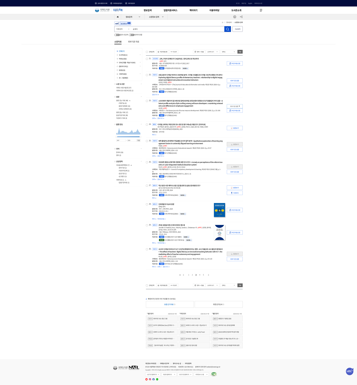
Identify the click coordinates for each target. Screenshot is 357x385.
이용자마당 (214, 10)
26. (150, 162)
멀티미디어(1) (123, 66)
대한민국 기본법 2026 (222, 318)
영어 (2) (118, 155)
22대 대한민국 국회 (102, 3)
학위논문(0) (123, 59)
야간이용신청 (163, 52)
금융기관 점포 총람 (189, 345)
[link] (235, 63)
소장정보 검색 (154, 17)
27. (150, 185)
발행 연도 (119, 124)
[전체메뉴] (261, 10)
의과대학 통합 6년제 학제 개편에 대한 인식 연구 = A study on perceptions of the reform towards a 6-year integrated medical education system (190, 164)
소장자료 (118, 41)
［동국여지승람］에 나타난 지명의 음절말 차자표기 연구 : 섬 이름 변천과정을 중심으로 (162, 346)
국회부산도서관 (258, 3)
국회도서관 (102, 10)
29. (150, 225)
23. (150, 100)
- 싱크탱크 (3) (122, 176)
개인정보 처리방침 (150, 363)
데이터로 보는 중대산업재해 (224, 325)
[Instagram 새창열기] (150, 379)
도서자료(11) (123, 55)
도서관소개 (236, 10)
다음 (208, 275)
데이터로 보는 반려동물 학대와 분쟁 (226, 345)
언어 (117, 148)
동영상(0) (122, 70)
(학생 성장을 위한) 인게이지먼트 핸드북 (185, 227)
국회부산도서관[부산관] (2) (124, 90)
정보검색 (148, 10)
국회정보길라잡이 (117, 3)
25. (150, 140)
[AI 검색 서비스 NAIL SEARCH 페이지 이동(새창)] (122, 23)
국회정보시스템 (199, 374)
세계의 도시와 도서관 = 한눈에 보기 (161, 332)
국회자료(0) (123, 74)
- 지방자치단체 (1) (123, 170)
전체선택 (151, 52)
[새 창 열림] (214, 374)
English (250, 3)
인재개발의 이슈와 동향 (166, 205)
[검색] (227, 29)
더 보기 (175, 52)
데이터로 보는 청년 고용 (157, 318)
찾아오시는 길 (177, 363)
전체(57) (122, 51)
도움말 (175, 304)
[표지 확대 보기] (219, 210)
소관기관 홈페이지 (152, 374)
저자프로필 (160, 219)
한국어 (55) (119, 152)
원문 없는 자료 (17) (122, 112)
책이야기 (193, 10)
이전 (183, 275)
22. (150, 74)
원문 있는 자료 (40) (122, 100)
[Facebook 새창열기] (153, 379)
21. (150, 58)
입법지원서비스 (170, 10)
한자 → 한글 (200, 52)
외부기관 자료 (133, 41)
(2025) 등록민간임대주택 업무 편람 (226, 332)
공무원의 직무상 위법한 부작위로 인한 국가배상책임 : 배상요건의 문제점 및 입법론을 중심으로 (162, 339)
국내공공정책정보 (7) (123, 165)
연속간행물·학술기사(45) (127, 62)
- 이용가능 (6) (122, 103)
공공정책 (119, 161)
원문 (117, 97)
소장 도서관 (120, 84)
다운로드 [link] (237, 193)
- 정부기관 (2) (122, 168)
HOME (117, 17)
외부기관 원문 (234, 80)
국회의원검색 (131, 3)
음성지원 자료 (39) (122, 115)
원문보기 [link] (237, 128)
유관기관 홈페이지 (184, 374)
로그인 (237, 3)
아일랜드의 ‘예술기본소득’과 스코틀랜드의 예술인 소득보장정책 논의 (227, 339)
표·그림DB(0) (123, 78)
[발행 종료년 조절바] (140, 137)
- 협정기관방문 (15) (124, 106)
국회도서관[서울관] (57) (123, 87)
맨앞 (180, 275)
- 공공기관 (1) (122, 173)
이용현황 (184, 68)
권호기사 (155, 94)
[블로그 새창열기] (157, 379)
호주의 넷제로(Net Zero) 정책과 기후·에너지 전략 (161, 326)
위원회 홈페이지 (167, 374)
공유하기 (241, 16)
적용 (240, 52)
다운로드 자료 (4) (121, 118)
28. (150, 204)
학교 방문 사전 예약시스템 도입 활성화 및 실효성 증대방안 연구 (179, 186)
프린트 (234, 16)
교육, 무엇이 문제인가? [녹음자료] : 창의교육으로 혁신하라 (179, 59)
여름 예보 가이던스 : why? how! (193, 332)
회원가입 (244, 3)
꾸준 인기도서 (218, 304)
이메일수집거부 (164, 363)
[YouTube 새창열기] (146, 379)
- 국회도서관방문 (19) (125, 109)
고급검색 (237, 29)
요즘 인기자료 (169, 304)
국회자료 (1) (120, 180)
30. (150, 249)
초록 (154, 118)
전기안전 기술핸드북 (189, 338)
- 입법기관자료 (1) (123, 182)
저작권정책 (188, 363)
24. (150, 124)
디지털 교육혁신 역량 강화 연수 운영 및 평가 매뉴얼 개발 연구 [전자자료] (183, 125)
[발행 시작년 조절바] (116, 137)
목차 (154, 135)
